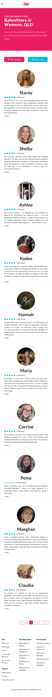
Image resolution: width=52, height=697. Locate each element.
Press (4, 650)
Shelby (26, 148)
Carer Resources (8, 680)
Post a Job (38, 59)
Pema (26, 478)
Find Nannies (42, 639)
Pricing (4, 676)
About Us (5, 643)
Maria (26, 370)
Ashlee (26, 204)
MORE (6, 116)
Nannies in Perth (43, 659)
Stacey (26, 92)
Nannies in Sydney (43, 643)
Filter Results (15, 59)
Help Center (6, 672)
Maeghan (26, 529)
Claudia (26, 585)
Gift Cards (6, 647)
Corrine (26, 426)
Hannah (26, 314)
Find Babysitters (25, 639)
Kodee (26, 258)
